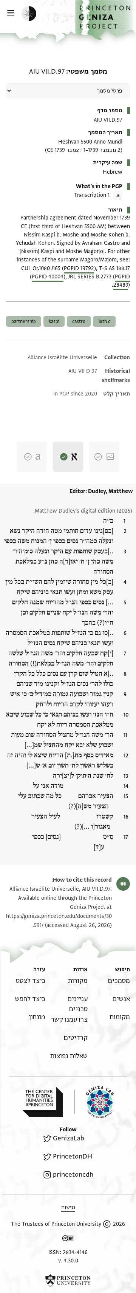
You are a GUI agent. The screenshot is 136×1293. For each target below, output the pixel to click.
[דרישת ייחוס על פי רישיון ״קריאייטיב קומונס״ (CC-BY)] (68, 1239)
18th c (104, 321)
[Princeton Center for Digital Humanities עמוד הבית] (42, 1102)
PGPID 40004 (47, 276)
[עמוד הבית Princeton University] (68, 1280)
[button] (105, 20)
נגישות (68, 1207)
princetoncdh (73, 1174)
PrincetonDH (72, 1156)
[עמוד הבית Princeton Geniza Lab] (94, 1102)
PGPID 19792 (79, 268)
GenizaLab (68, 1138)
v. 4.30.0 (68, 1260)
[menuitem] (119, 980)
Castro (78, 321)
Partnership (23, 321)
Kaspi (54, 321)
